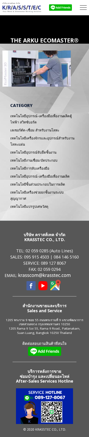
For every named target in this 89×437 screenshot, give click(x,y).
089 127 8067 (53, 263)
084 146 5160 (66, 257)
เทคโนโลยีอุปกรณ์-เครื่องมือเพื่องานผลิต (40, 176)
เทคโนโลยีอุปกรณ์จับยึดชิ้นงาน (33, 152)
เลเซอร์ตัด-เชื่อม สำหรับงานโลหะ (34, 130)
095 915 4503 (36, 257)
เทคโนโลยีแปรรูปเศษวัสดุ (29, 206)
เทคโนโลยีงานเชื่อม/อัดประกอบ (34, 160)
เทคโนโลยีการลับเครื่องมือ (29, 168)
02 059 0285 (37, 250)
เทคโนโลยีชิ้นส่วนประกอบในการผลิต (37, 184)
